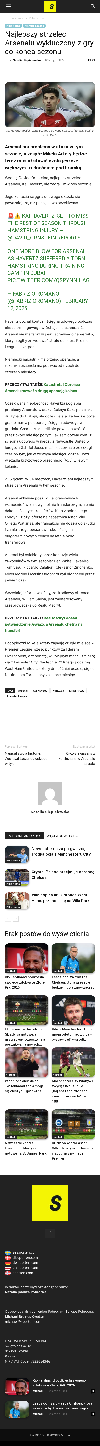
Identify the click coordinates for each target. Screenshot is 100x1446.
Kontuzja (58, 690)
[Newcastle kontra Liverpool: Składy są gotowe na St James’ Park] (26, 1124)
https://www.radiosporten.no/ (43, 71)
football (11, 971)
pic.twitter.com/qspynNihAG (49, 280)
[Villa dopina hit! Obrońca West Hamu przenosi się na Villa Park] (17, 900)
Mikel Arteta (76, 690)
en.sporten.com (25, 1267)
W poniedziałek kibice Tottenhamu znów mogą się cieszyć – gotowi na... (24, 1086)
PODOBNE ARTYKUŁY (24, 836)
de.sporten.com (25, 1262)
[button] (8, 6)
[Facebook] (10, 71)
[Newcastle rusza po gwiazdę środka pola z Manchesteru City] (17, 854)
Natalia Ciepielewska (27, 60)
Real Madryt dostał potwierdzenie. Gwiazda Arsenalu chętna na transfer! (44, 624)
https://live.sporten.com (32, 71)
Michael (38, 1391)
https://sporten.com (21, 71)
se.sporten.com (25, 1252)
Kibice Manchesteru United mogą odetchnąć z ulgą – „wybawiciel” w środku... (73, 1034)
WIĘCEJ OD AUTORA (62, 836)
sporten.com (23, 1272)
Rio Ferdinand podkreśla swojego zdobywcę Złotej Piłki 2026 (25, 982)
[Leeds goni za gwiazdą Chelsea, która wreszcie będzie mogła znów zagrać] (73, 958)
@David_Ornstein (32, 238)
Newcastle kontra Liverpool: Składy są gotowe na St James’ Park (25, 1148)
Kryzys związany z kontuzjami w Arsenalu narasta (77, 758)
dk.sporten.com (25, 1257)
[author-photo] (50, 805)
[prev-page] (8, 919)
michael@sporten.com (23, 1321)
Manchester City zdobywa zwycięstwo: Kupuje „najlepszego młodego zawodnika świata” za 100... (72, 1091)
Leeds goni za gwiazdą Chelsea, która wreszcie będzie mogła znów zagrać (73, 982)
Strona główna (14, 18)
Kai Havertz (40, 690)
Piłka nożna (36, 18)
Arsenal (23, 690)
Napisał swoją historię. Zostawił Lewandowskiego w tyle (26, 758)
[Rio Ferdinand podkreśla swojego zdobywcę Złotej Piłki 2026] (26, 958)
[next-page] (16, 919)
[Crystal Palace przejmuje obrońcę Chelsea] (17, 877)
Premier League (34, 25)
